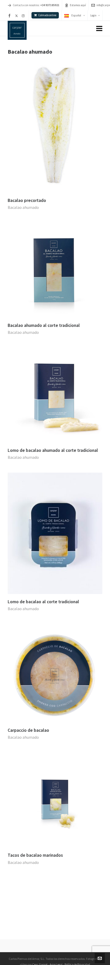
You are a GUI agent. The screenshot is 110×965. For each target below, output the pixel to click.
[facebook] (10, 15)
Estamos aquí (78, 5)
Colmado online (47, 15)
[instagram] (24, 15)
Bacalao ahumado (23, 207)
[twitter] (17, 15)
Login (93, 15)
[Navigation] (99, 28)
